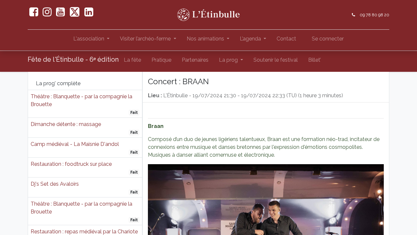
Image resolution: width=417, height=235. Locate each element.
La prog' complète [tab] (58, 83)
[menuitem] (286, 40)
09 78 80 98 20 (374, 14)
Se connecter (328, 39)
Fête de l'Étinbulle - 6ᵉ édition (73, 59)
